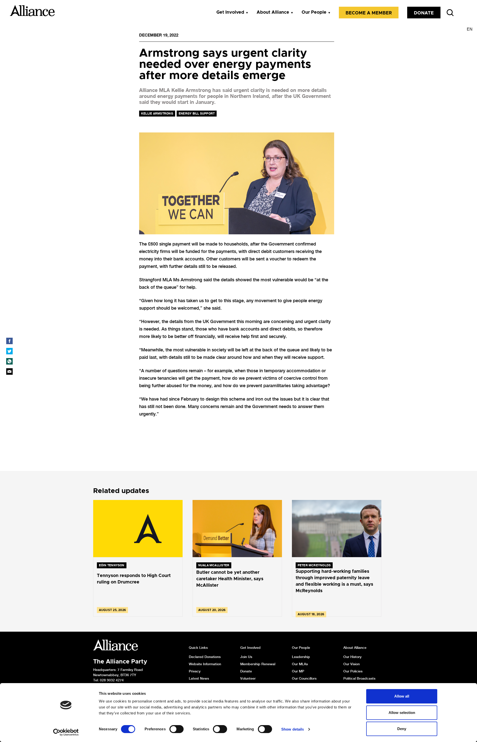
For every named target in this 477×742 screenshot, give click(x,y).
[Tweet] (9, 351)
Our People (314, 12)
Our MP (298, 671)
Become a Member (369, 13)
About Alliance (273, 12)
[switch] (176, 729)
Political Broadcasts (359, 678)
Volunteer (248, 678)
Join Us (246, 657)
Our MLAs (300, 664)
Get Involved (230, 12)
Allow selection (402, 712)
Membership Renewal (257, 664)
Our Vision (351, 664)
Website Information (205, 664)
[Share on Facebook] (9, 341)
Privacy (194, 671)
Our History (352, 657)
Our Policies (352, 671)
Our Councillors (304, 678)
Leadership (301, 657)
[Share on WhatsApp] (9, 361)
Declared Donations (205, 657)
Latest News (199, 678)
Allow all (401, 696)
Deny (401, 729)
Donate (424, 13)
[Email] (9, 371)
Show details (292, 729)
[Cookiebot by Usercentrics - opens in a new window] (66, 732)
